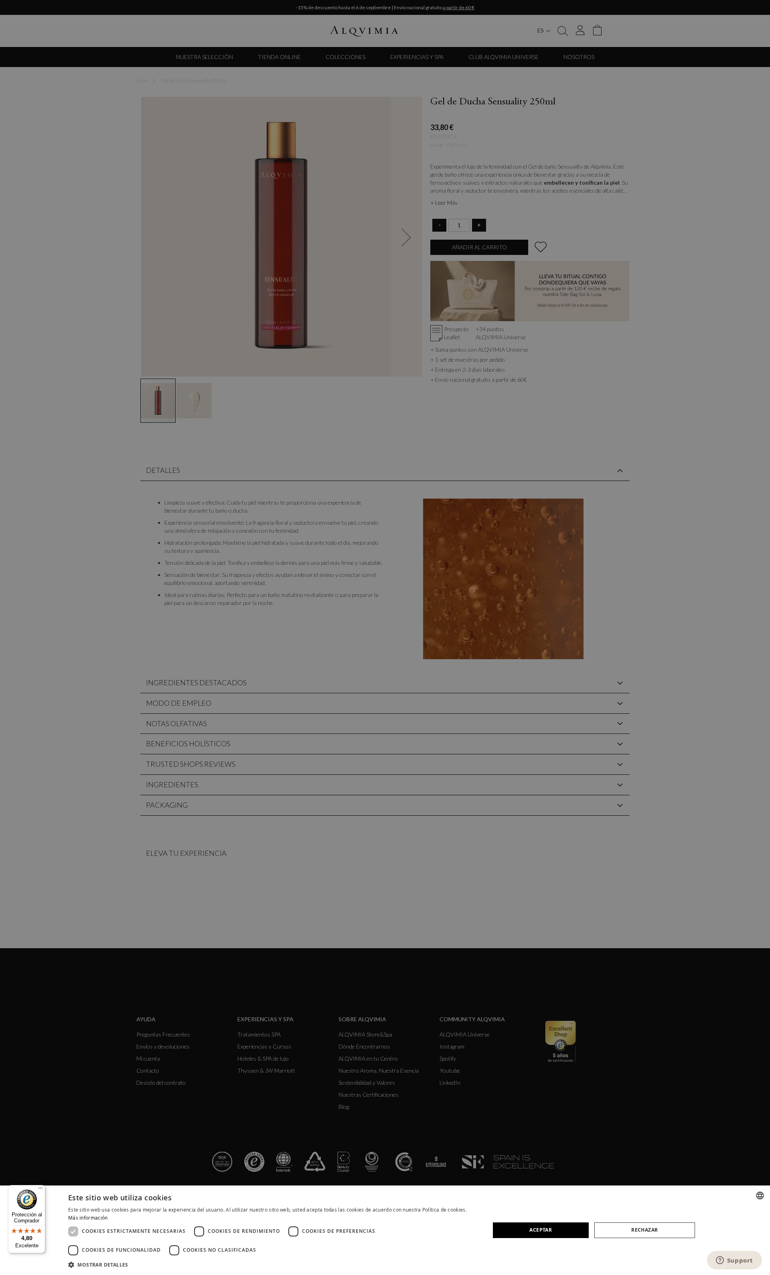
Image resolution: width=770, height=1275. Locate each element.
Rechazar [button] (644, 1229)
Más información (88, 1217)
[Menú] (40, 1190)
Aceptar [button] (540, 1229)
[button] (273, 1264)
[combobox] (760, 1195)
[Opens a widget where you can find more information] (734, 1261)
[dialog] (385, 1230)
